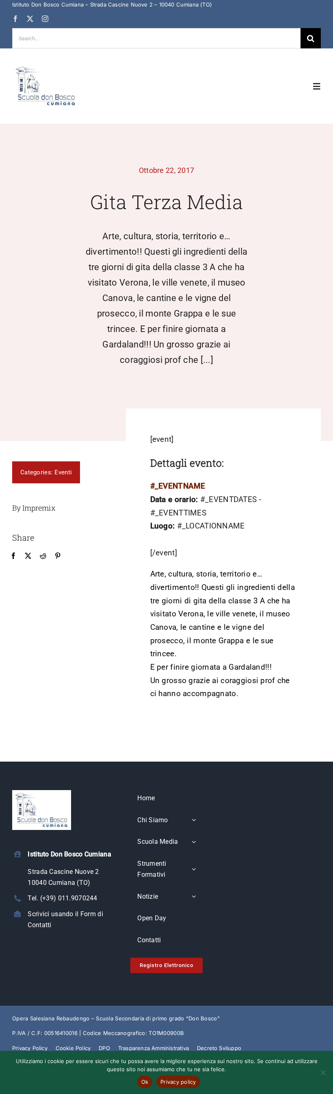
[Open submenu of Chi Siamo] (194, 820)
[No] (323, 1072)
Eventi (63, 472)
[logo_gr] (45, 67)
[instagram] (45, 18)
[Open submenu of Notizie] (194, 897)
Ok (145, 1082)
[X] (28, 556)
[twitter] (30, 18)
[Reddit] (43, 556)
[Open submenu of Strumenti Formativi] (194, 870)
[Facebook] (13, 556)
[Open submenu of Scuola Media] (194, 842)
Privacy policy (178, 1082)
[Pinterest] (57, 556)
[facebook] (15, 18)
